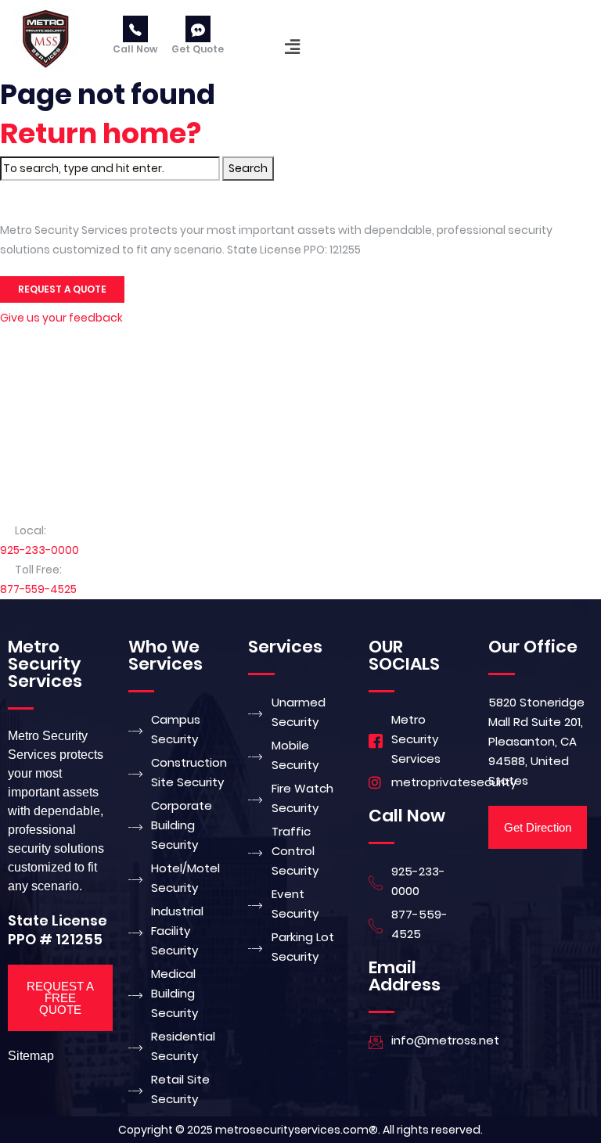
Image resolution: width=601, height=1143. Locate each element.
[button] (292, 47)
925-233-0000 (39, 550)
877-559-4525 (38, 589)
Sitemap (31, 1055)
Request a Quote (62, 289)
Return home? (100, 133)
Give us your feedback (61, 317)
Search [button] (248, 168)
